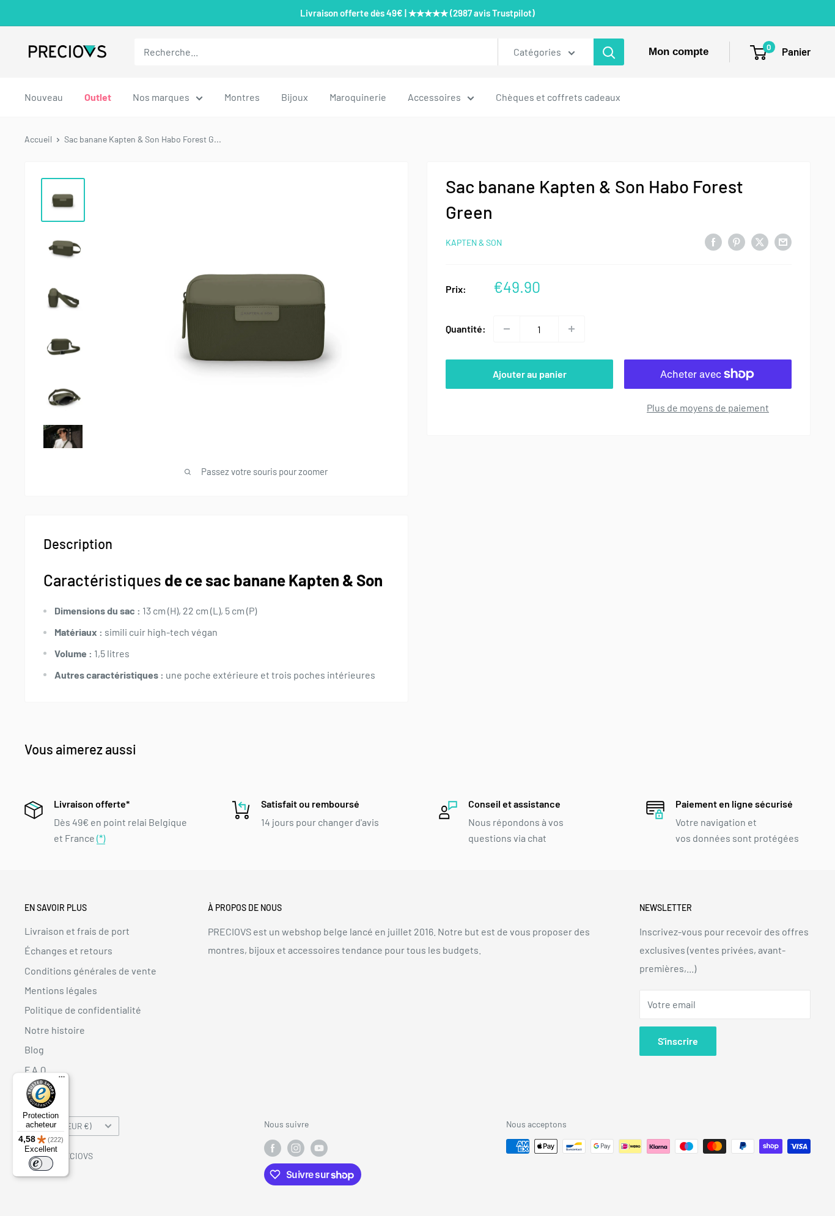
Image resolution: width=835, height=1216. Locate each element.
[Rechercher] (609, 52)
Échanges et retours (68, 950)
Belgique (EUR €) (61, 1126)
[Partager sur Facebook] (713, 241)
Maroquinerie (357, 97)
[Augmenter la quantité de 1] (571, 329)
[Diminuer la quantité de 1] (507, 329)
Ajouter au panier (530, 374)
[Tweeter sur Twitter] (759, 241)
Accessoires (434, 97)
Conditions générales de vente (90, 970)
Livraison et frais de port (77, 931)
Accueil (38, 139)
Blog (34, 1049)
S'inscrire (678, 1041)
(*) (101, 838)
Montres (242, 97)
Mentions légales (60, 990)
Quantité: (466, 328)
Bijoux (294, 97)
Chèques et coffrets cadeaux (558, 97)
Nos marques (161, 97)
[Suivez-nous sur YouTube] (319, 1147)
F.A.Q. (36, 1069)
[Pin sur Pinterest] (736, 241)
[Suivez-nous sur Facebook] (272, 1147)
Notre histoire (54, 1030)
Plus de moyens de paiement (708, 407)
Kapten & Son (474, 242)
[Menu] (61, 1079)
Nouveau (43, 97)
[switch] (41, 1163)
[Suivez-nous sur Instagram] (295, 1147)
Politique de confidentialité (82, 1009)
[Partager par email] (783, 241)
